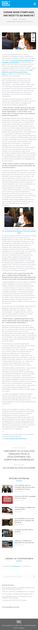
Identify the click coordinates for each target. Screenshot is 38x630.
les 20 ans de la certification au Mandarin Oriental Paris (18, 61)
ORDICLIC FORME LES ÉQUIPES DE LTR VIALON (24, 542)
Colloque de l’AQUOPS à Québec (24, 531)
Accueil (14, 19)
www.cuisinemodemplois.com (16, 438)
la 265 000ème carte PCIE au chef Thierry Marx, (17, 72)
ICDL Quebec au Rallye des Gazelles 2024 (25, 508)
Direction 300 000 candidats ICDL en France (25, 497)
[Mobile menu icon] (35, 4)
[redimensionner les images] (7, 489)
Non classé (22, 19)
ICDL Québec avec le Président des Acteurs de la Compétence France (25, 487)
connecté (16, 566)
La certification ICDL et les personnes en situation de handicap (24, 520)
